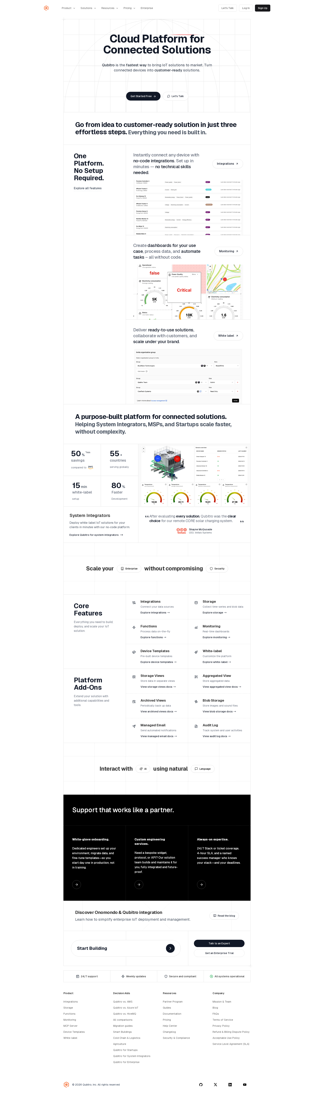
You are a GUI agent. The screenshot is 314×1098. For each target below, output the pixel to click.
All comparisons (123, 1019)
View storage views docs (156, 686)
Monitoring (69, 1019)
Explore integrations (153, 612)
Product (66, 8)
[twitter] (215, 1084)
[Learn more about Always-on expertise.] (201, 884)
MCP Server (70, 1025)
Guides (167, 1007)
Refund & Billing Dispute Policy (231, 1031)
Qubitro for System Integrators (131, 1056)
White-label (70, 1037)
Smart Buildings (122, 1031)
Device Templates (74, 1031)
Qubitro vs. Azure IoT (125, 1007)
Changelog (169, 1031)
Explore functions (152, 637)
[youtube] (245, 1084)
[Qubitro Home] (46, 8)
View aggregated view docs (220, 686)
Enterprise (147, 8)
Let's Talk (228, 8)
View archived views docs (157, 711)
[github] (201, 1084)
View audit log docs (215, 736)
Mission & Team (222, 1001)
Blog (215, 1007)
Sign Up (262, 8)
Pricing (128, 8)
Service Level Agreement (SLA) (231, 1043)
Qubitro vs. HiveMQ (124, 1013)
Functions (69, 1013)
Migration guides (123, 1025)
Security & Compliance (176, 1037)
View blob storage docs (218, 711)
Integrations (70, 1001)
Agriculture (119, 1043)
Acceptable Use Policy (226, 1037)
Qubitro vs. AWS (123, 1001)
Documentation (172, 1013)
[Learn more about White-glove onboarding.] (76, 884)
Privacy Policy (221, 1025)
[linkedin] (230, 1084)
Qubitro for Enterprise (126, 1062)
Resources (107, 8)
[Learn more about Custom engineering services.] (139, 884)
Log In (246, 8)
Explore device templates (157, 662)
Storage (68, 1007)
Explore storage (213, 612)
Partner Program (173, 1001)
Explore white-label (215, 662)
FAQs (216, 1013)
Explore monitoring (215, 637)
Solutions (86, 8)
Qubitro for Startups (125, 1050)
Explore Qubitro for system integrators (94, 534)
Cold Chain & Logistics (126, 1037)
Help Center (170, 1025)
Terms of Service (223, 1019)
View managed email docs (157, 736)
